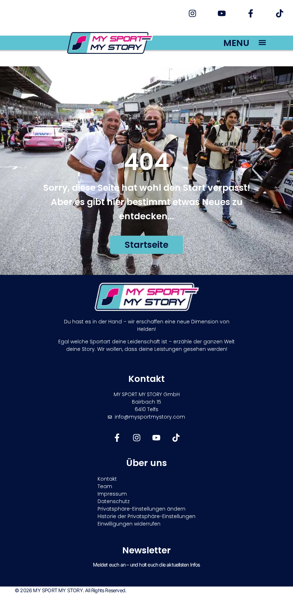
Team (105, 486)
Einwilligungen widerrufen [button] (129, 523)
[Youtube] (221, 13)
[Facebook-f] (250, 13)
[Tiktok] (279, 13)
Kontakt (107, 478)
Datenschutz (114, 501)
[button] (262, 42)
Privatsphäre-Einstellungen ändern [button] (141, 508)
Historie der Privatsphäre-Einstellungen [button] (146, 516)
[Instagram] (192, 13)
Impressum (112, 493)
